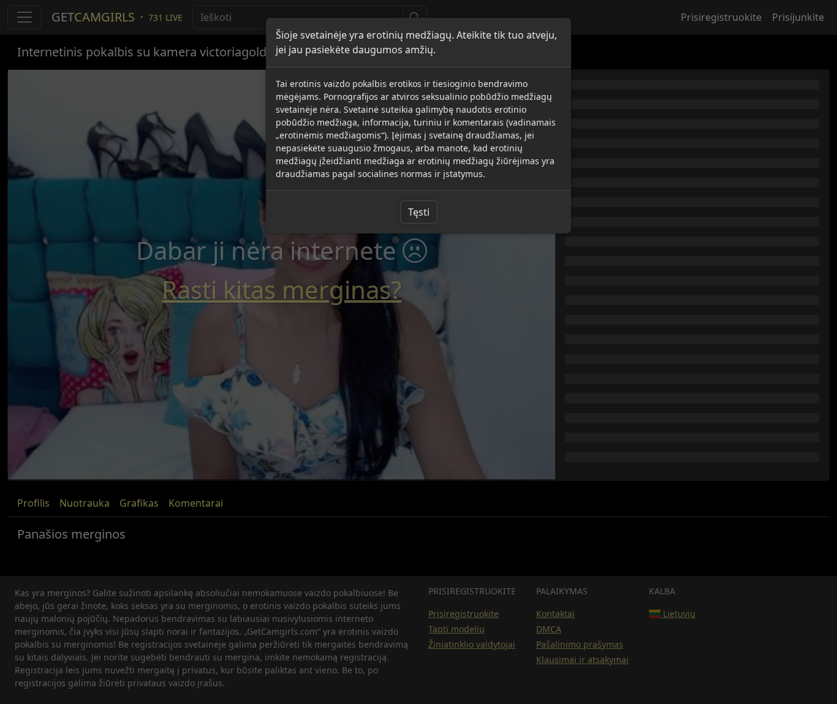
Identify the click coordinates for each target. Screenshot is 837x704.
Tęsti (419, 212)
